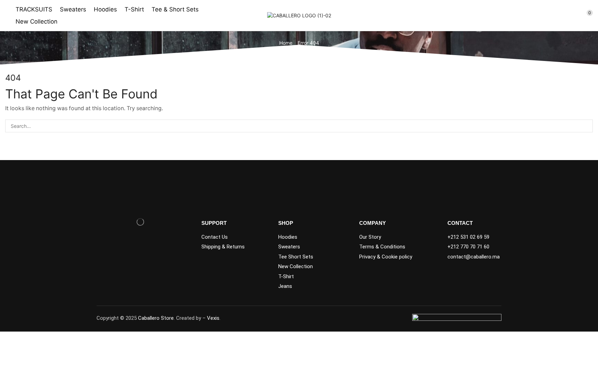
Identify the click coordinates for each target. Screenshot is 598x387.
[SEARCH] (586, 126)
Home (285, 43)
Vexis (213, 318)
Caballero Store (156, 318)
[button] (563, 15)
